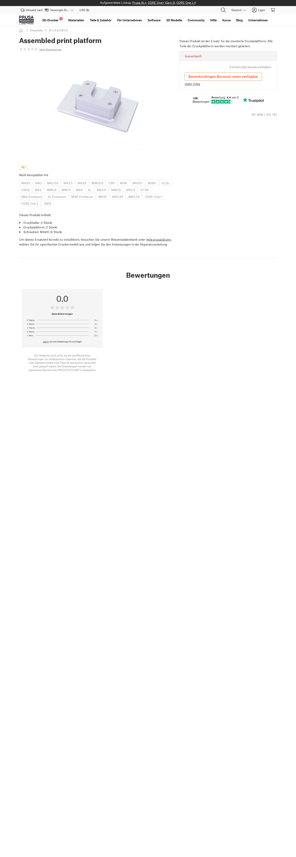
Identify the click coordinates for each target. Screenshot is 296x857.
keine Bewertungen (50, 49)
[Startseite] (21, 30)
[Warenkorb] (273, 10)
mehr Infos (192, 83)
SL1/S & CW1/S (58, 30)
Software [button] (154, 20)
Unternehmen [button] (258, 20)
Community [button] (196, 20)
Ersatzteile (36, 30)
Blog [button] (239, 20)
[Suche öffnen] (223, 10)
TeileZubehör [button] (101, 20)
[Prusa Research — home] (26, 20)
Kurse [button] (226, 20)
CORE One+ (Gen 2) (161, 2)
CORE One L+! (186, 2)
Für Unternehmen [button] (129, 20)
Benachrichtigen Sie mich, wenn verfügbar (223, 76)
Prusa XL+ (139, 2)
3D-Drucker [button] (52, 19)
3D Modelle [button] (174, 20)
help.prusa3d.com (158, 239)
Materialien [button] (76, 20)
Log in (46, 341)
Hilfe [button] (213, 20)
